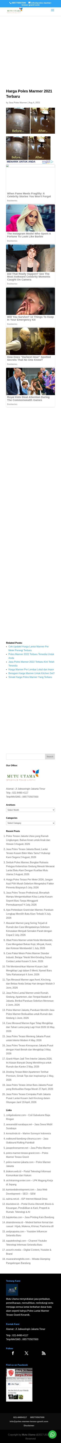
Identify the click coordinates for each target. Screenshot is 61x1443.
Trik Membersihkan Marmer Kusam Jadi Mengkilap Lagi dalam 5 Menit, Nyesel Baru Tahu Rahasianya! (29, 970)
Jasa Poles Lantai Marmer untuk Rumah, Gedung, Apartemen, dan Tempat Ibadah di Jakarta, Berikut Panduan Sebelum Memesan (30, 997)
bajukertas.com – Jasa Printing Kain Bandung (30, 1217)
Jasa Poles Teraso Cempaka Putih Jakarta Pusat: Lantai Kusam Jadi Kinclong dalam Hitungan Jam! (28, 1098)
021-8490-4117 (20, 793)
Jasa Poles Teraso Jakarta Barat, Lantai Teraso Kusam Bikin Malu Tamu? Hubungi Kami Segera (28, 853)
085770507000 (19, 3)
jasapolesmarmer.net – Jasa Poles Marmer (28, 1148)
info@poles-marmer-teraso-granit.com (29, 1421)
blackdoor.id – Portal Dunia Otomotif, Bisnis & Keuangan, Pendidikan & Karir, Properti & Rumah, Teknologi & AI (30, 1208)
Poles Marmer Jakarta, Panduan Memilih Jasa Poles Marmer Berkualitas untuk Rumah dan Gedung (30, 1014)
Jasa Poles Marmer (18, 102)
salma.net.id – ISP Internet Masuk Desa (26, 1199)
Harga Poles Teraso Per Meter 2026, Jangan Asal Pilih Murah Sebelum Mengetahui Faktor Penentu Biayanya (30, 883)
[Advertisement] (30, 43)
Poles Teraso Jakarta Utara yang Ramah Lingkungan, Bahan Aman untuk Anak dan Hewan (28, 840)
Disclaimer (29, 1425)
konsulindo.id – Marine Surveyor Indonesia (28, 1133)
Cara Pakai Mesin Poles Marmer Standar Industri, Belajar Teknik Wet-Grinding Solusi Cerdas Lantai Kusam (29, 957)
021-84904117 (20, 1417)
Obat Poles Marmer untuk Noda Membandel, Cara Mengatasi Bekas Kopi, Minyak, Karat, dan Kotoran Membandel (29, 944)
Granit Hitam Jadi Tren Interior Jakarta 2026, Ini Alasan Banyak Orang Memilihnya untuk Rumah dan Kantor (29, 1062)
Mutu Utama (28, 1434)
